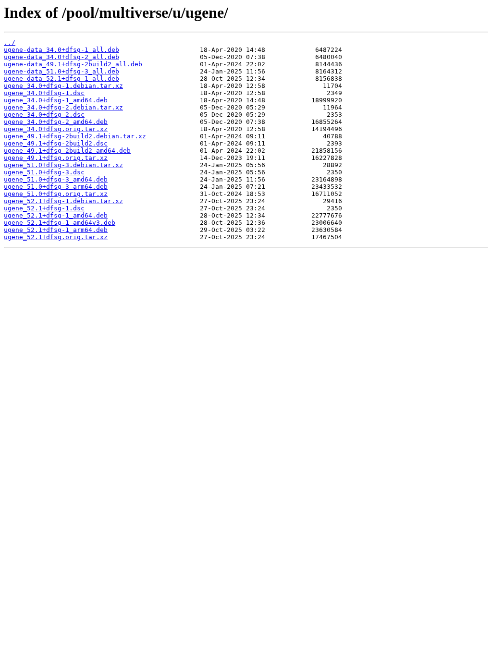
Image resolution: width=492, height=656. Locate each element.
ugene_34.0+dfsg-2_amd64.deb (56, 121)
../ (9, 42)
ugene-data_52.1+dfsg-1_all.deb (61, 78)
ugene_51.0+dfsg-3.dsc (44, 172)
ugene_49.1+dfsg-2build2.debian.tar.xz (75, 136)
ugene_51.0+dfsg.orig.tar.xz (56, 193)
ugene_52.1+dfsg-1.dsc (44, 208)
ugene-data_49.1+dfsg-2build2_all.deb (73, 64)
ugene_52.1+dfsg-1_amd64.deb (56, 215)
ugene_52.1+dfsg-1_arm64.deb (56, 229)
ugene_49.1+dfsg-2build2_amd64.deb (67, 150)
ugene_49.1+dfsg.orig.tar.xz (56, 157)
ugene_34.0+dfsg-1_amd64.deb (56, 100)
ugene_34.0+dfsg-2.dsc (44, 114)
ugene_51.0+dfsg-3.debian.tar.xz (63, 165)
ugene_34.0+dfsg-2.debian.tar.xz (63, 107)
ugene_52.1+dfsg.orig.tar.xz (56, 237)
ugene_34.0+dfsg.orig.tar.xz (56, 129)
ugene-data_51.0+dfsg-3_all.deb (61, 71)
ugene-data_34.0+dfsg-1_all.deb (61, 49)
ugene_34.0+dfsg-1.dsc (44, 93)
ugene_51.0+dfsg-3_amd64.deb (56, 179)
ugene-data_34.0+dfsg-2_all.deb (61, 57)
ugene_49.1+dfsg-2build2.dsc (56, 143)
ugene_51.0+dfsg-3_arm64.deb (56, 186)
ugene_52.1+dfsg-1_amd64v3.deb (59, 222)
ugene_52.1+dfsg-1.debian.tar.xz (63, 201)
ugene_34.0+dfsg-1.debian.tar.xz (63, 85)
